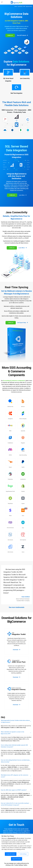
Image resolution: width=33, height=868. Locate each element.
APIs (24, 6)
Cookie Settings (23, 854)
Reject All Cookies (17, 858)
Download (10, 35)
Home (15, 6)
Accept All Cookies (10, 854)
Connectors (20, 6)
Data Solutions (21, 61)
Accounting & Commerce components (14, 380)
